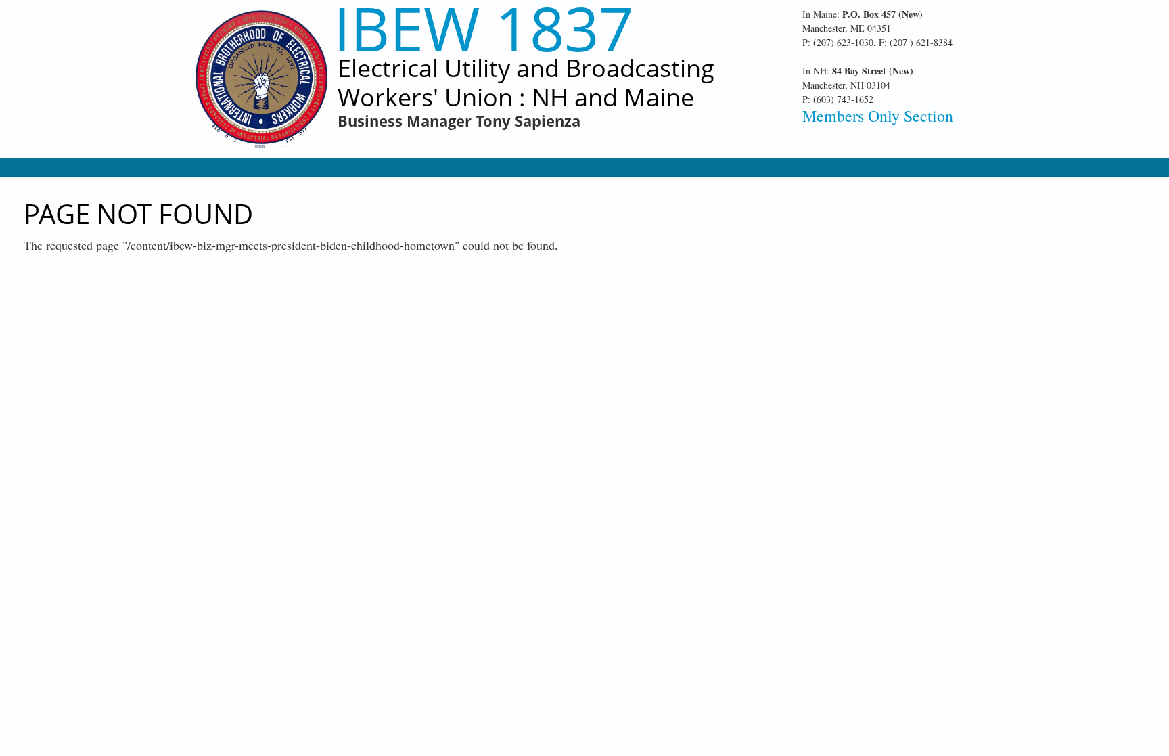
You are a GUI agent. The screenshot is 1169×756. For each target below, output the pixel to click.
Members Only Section (877, 116)
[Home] (261, 79)
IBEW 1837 (483, 28)
